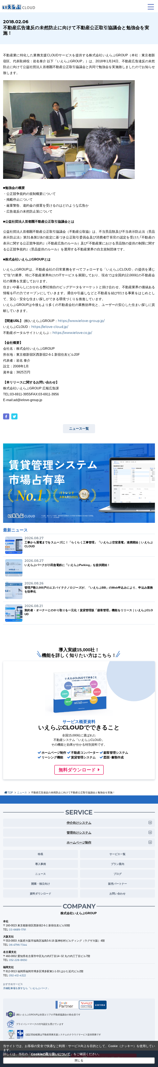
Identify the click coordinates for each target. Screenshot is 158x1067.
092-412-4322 (17, 975)
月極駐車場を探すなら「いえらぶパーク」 (26, 988)
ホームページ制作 (79, 842)
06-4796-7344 (18, 944)
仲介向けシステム (79, 823)
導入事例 (40, 864)
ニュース (22, 792)
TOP (10, 792)
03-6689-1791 (17, 929)
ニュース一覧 (79, 429)
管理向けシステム (79, 832)
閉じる (79, 1060)
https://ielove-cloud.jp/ (49, 327)
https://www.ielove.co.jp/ (72, 333)
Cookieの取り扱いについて (50, 1054)
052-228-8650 (18, 960)
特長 (40, 854)
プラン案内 (117, 864)
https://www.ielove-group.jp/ (81, 321)
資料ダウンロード (40, 893)
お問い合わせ (117, 893)
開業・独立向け (40, 883)
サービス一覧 (117, 854)
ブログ (118, 873)
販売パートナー (117, 883)
